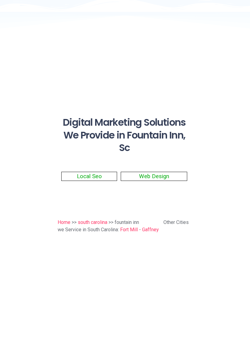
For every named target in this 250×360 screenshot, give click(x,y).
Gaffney (150, 229)
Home (64, 222)
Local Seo (89, 176)
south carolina (92, 222)
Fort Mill (129, 229)
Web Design (154, 176)
